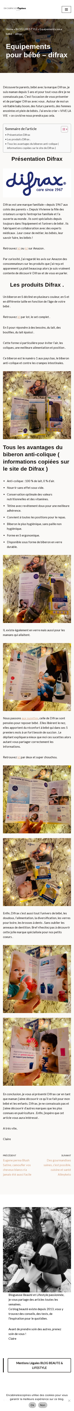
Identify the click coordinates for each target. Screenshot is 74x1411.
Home (9, 29)
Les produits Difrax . (19, 139)
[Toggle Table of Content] (62, 129)
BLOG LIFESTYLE (26, 29)
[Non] (69, 1401)
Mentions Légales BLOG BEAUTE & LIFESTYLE (39, 1365)
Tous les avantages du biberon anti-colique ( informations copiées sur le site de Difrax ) (33, 146)
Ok (32, 1405)
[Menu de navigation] (66, 9)
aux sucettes (30, 718)
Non (42, 1405)
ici (19, 248)
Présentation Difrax (18, 134)
